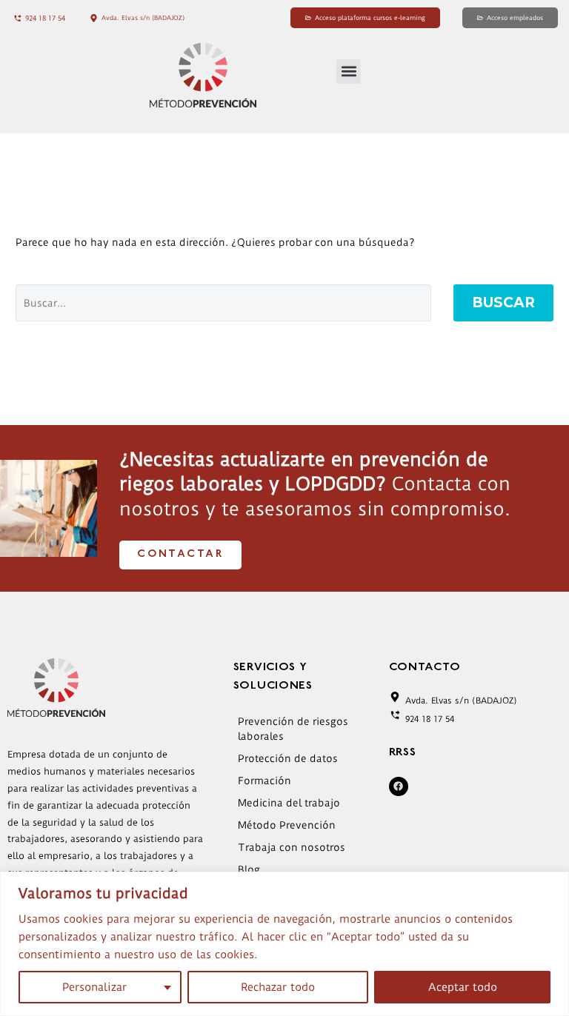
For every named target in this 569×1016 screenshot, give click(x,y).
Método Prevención (287, 825)
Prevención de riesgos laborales (293, 728)
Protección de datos (288, 758)
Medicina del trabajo (289, 803)
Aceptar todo (462, 987)
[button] (348, 71)
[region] (284, 944)
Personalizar (94, 987)
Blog (249, 869)
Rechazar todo (278, 987)
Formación (264, 780)
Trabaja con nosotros (291, 847)
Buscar (503, 302)
